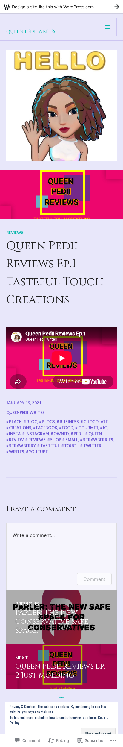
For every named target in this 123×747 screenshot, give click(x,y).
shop (55, 439)
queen (95, 433)
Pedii (79, 433)
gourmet (88, 427)
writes (16, 451)
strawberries (98, 439)
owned (61, 433)
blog (32, 421)
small (71, 439)
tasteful (50, 445)
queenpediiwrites (25, 412)
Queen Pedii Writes (30, 31)
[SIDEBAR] (61, 698)
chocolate (96, 421)
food (67, 427)
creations (20, 427)
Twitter (92, 445)
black (15, 421)
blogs (48, 421)
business (69, 421)
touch (71, 445)
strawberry (22, 445)
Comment (94, 579)
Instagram (37, 433)
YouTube (38, 451)
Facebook (46, 427)
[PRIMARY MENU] (108, 27)
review (16, 439)
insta (15, 433)
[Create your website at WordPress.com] (61, 6)
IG (105, 427)
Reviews (15, 232)
